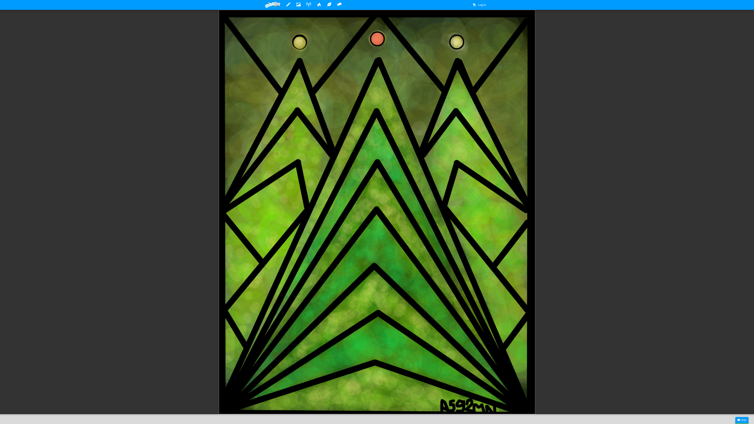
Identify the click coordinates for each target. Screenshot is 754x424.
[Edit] (474, 19)
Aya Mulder (284, 399)
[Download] (484, 19)
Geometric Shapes (382, 399)
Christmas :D (309, 399)
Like (273, 407)
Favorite (296, 407)
